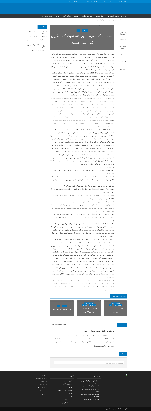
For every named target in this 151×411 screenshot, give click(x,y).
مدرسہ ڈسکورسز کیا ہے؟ (107, 1)
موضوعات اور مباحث (92, 1)
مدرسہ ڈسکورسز (122, 1)
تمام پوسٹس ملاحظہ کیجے (59, 324)
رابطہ (69, 1)
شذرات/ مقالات (87, 16)
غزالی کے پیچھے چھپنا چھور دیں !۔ (115, 310)
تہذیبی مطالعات (67, 384)
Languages (47, 16)
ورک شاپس (76, 1)
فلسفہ (70, 393)
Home (125, 20)
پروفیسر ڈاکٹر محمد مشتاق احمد (122, 33)
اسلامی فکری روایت (116, 303)
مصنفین (75, 16)
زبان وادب (64, 306)
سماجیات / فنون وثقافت (65, 390)
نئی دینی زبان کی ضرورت (38, 50)
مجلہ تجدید (100, 16)
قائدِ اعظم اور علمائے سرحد (37, 36)
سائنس (70, 387)
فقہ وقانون (84, 30)
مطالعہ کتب (67, 16)
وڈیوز (57, 16)
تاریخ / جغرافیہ (93, 305)
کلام (78, 30)
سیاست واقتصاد (67, 399)
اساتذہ (83, 1)
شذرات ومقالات (40, 387)
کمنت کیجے (122, 55)
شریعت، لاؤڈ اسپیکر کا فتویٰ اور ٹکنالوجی (89, 310)
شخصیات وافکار (118, 305)
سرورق (123, 16)
